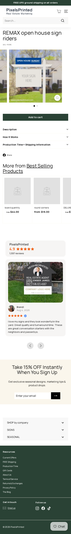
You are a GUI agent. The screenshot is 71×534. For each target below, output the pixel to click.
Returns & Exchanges (12, 483)
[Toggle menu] (63, 422)
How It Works (10, 137)
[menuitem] (35, 422)
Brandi (20, 307)
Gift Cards (7, 470)
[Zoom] (57, 98)
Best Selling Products (28, 168)
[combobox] (35, 20)
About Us (7, 474)
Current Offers (9, 457)
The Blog (7, 492)
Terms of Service (10, 479)
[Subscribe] (55, 395)
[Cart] (59, 11)
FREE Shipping (9, 461)
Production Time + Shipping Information (26, 144)
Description (10, 129)
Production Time (10, 466)
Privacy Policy (9, 487)
